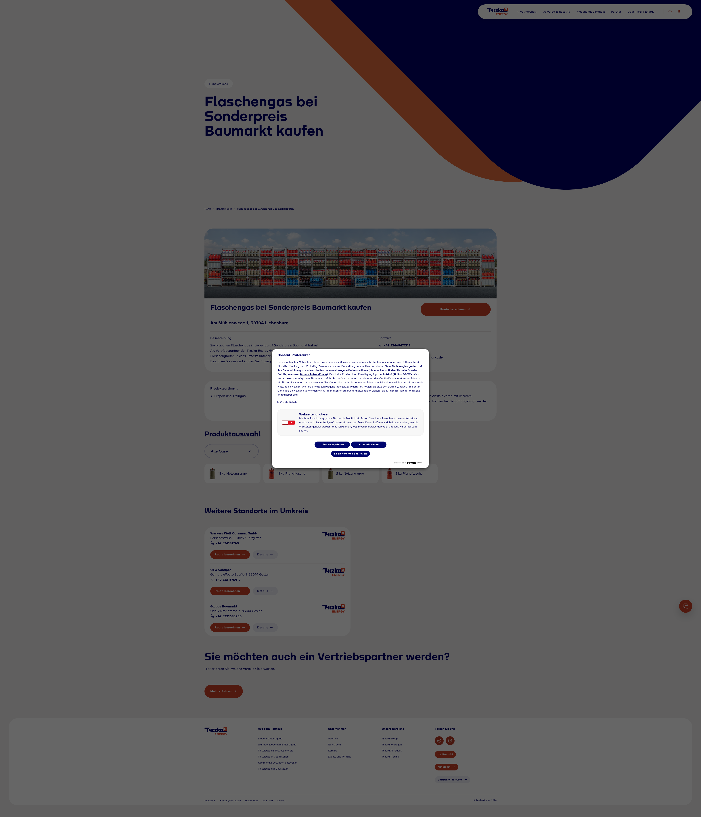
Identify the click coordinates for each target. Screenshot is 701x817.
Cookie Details (288, 402)
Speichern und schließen (350, 453)
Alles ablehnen (369, 444)
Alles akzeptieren (332, 444)
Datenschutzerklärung (313, 374)
